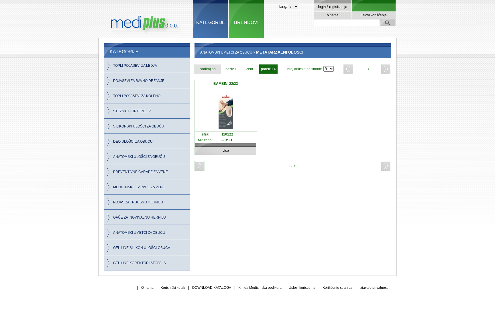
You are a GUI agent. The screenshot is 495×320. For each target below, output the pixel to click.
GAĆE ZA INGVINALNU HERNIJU (139, 217)
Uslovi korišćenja (302, 288)
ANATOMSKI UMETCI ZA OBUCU (139, 233)
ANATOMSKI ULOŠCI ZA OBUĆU (139, 157)
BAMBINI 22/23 (225, 84)
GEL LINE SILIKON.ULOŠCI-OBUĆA (141, 248)
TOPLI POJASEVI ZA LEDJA (135, 66)
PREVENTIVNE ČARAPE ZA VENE (140, 172)
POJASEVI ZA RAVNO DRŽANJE (138, 81)
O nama (147, 288)
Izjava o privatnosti (374, 288)
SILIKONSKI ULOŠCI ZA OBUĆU (138, 126)
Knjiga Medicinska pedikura (260, 288)
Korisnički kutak (173, 288)
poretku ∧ (268, 69)
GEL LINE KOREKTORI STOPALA (139, 263)
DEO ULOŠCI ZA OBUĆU (133, 142)
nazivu (230, 69)
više (226, 151)
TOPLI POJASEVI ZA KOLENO (136, 96)
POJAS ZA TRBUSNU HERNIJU (138, 202)
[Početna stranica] (146, 19)
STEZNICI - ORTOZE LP (132, 111)
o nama (333, 15)
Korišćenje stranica (337, 288)
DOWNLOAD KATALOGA (211, 288)
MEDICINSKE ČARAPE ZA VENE (139, 187)
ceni (249, 69)
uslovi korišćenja (374, 15)
